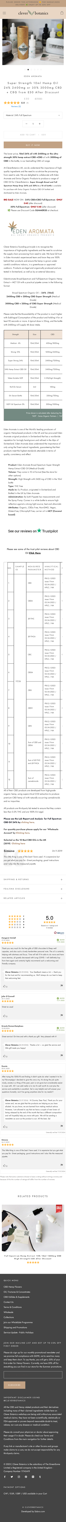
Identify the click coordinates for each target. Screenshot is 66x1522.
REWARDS (19, 1517)
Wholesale (8, 1312)
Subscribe (14, 1385)
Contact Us (9, 1302)
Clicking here (22, 832)
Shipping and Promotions (15, 1327)
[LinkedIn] (33, 1476)
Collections (9, 1317)
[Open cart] (62, 12)
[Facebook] (5, 1476)
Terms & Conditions (13, 1307)
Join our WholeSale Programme (18, 1322)
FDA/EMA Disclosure (17, 888)
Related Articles (14, 898)
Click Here (35, 553)
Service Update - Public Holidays (18, 1332)
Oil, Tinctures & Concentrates (17, 1291)
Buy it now (33, 145)
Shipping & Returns (16, 879)
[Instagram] (19, 1476)
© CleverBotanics (32, 1507)
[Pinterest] (26, 1476)
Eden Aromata (33, 76)
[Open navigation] (4, 13)
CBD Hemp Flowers (13, 1286)
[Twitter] (12, 1476)
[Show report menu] (61, 986)
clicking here (27, 822)
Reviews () (16, 106)
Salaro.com (39, 1511)
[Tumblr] (40, 1476)
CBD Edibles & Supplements (16, 1296)
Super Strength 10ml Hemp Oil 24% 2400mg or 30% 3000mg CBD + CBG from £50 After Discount (33, 87)
